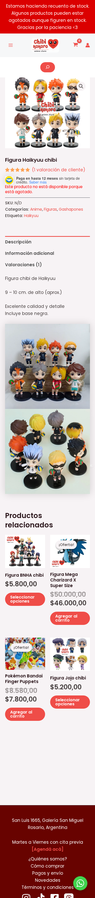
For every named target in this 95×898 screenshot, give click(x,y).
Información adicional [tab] (29, 253)
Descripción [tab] (18, 242)
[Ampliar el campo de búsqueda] (47, 67)
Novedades (47, 880)
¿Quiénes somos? (47, 859)
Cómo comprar (47, 866)
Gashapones (71, 209)
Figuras (50, 209)
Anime (36, 209)
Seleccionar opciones (22, 599)
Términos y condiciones (48, 887)
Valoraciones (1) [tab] (23, 265)
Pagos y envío (47, 873)
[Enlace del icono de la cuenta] (87, 45)
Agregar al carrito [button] (66, 618)
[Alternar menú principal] (10, 45)
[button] (81, 86)
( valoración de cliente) (58, 170)
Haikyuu (31, 215)
